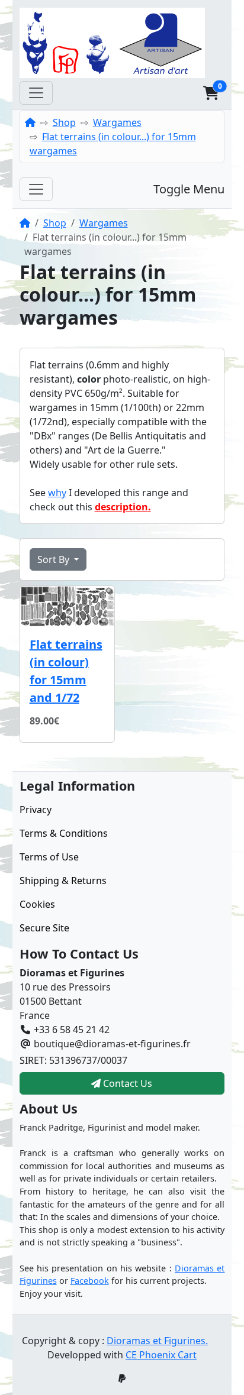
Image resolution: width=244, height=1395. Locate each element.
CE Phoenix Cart (161, 1354)
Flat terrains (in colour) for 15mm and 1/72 (66, 670)
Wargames (117, 122)
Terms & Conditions (64, 833)
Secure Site (44, 927)
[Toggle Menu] (36, 189)
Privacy (36, 809)
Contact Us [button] (126, 1083)
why (57, 492)
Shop (64, 122)
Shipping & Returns (63, 880)
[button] (211, 93)
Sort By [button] (54, 559)
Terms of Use (49, 856)
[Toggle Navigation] (36, 93)
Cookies (37, 904)
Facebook (89, 1280)
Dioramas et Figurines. (157, 1340)
